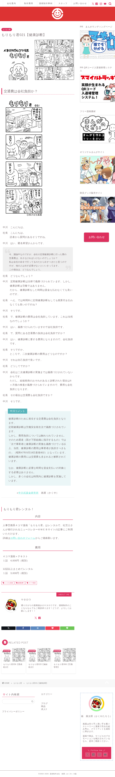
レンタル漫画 (8, 583)
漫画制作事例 (45, 3)
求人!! (44, 709)
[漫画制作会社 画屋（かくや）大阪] (57, 18)
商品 (43, 706)
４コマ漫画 (32, 583)
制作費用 (28, 3)
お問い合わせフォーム (22, 538)
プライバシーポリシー (13, 711)
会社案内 (11, 3)
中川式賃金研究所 (28, 493)
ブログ (44, 703)
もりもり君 (7, 29)
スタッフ (62, 3)
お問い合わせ (80, 3)
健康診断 (21, 583)
